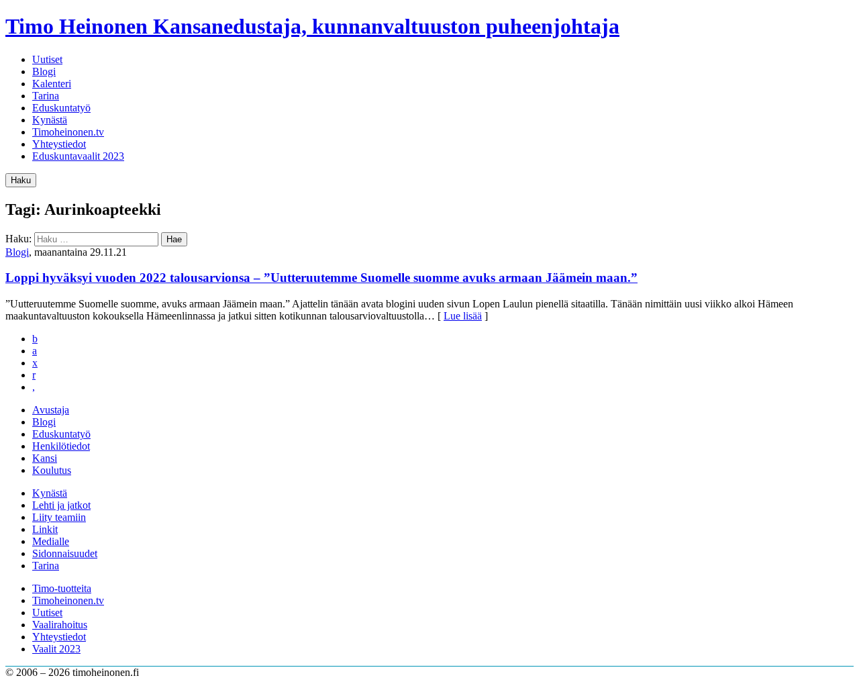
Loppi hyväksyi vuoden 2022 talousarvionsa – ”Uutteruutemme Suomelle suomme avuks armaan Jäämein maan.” (321, 278)
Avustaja (50, 410)
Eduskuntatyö (61, 107)
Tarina (45, 95)
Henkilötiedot (61, 446)
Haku (21, 180)
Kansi (44, 458)
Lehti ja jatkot (61, 505)
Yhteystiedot (59, 144)
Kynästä (49, 120)
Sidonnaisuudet (64, 553)
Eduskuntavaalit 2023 (78, 156)
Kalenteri (51, 83)
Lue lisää (463, 316)
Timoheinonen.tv (68, 132)
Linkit (45, 529)
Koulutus (51, 470)
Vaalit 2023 (56, 648)
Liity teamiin (59, 517)
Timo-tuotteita (61, 588)
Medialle (50, 541)
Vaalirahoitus (59, 624)
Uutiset (47, 59)
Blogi (44, 71)
